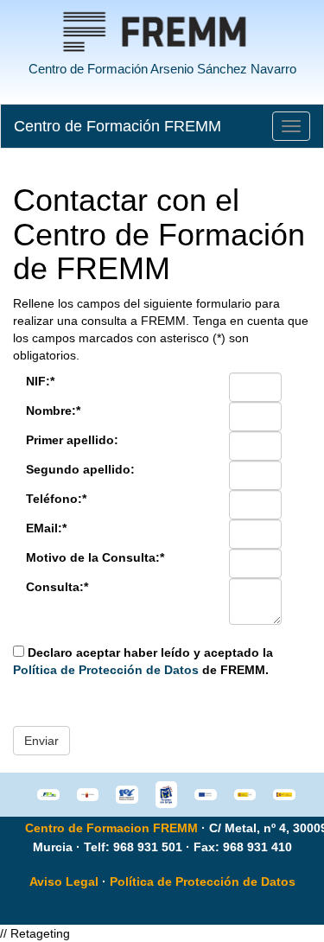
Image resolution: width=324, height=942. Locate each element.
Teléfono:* (56, 499)
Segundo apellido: (80, 469)
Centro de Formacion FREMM (111, 828)
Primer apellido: (72, 440)
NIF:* (40, 381)
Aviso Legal (63, 881)
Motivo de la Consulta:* (95, 557)
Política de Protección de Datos (106, 670)
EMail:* (46, 528)
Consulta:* (57, 587)
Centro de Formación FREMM (117, 126)
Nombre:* (53, 410)
